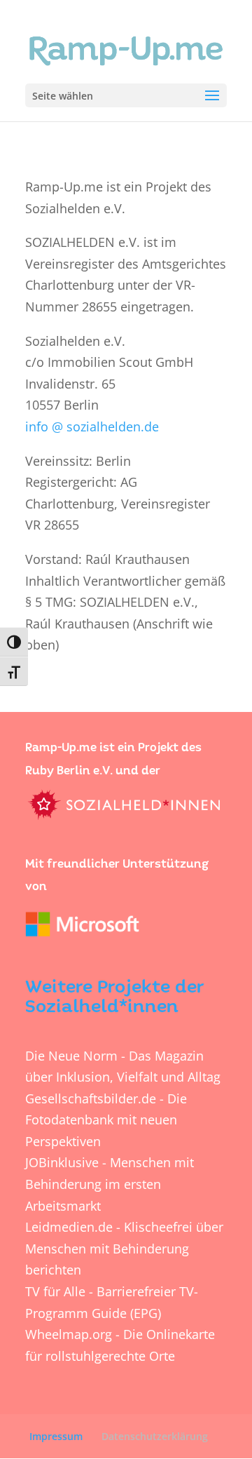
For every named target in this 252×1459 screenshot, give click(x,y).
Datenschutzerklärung (155, 1436)
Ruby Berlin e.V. (69, 771)
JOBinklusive (62, 1162)
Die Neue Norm (71, 1055)
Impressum (56, 1436)
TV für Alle (55, 1291)
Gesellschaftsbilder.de (90, 1098)
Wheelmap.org (68, 1334)
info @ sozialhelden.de (92, 426)
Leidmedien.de (69, 1226)
